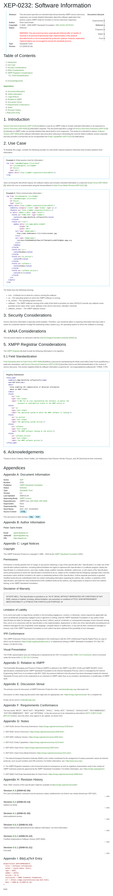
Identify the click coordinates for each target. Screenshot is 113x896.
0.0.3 (15, 824)
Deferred (23, 488)
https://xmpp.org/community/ (75, 695)
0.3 (14, 790)
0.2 (14, 802)
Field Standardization (20, 75)
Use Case (11, 65)
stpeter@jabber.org (20, 535)
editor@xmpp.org (28, 700)
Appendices (9, 86)
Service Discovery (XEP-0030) (15, 129)
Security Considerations (17, 68)
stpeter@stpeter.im (20, 533)
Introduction (12, 62)
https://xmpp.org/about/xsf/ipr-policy (36, 642)
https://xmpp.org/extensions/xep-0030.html (46, 732)
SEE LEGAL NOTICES (65, 25)
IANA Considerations (16, 70)
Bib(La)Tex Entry (13, 113)
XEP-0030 (43, 501)
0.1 (14, 813)
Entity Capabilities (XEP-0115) (60, 137)
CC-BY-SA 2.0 (26, 657)
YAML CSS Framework (82, 655)
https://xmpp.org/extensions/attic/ (64, 785)
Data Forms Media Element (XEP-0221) (69, 185)
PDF (38, 517)
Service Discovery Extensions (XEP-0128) (20, 126)
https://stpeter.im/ (19, 538)
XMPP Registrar (13, 351)
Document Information (16, 91)
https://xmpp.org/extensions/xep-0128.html (55, 726)
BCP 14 (89, 713)
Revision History (14, 110)
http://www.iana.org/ (73, 761)
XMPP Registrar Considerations (20, 73)
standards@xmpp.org (67, 689)
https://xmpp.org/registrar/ (94, 769)
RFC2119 (97, 713)
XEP (21, 480)
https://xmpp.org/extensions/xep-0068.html (65, 774)
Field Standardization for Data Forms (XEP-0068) (23, 362)
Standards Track (26, 490)
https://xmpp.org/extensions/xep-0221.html (53, 753)
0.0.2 (15, 836)
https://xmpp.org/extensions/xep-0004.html (41, 748)
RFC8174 (8, 716)
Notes (10, 107)
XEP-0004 (34, 501)
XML (31, 517)
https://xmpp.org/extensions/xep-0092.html (45, 737)
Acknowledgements (15, 81)
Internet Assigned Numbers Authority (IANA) (57, 338)
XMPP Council (25, 498)
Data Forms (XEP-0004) (98, 183)
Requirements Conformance (18, 105)
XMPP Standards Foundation (31, 485)
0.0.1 (15, 847)
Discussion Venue (15, 102)
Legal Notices (13, 97)
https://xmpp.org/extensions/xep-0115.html (46, 742)
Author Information (15, 94)
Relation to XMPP (15, 99)
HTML (23, 512)
